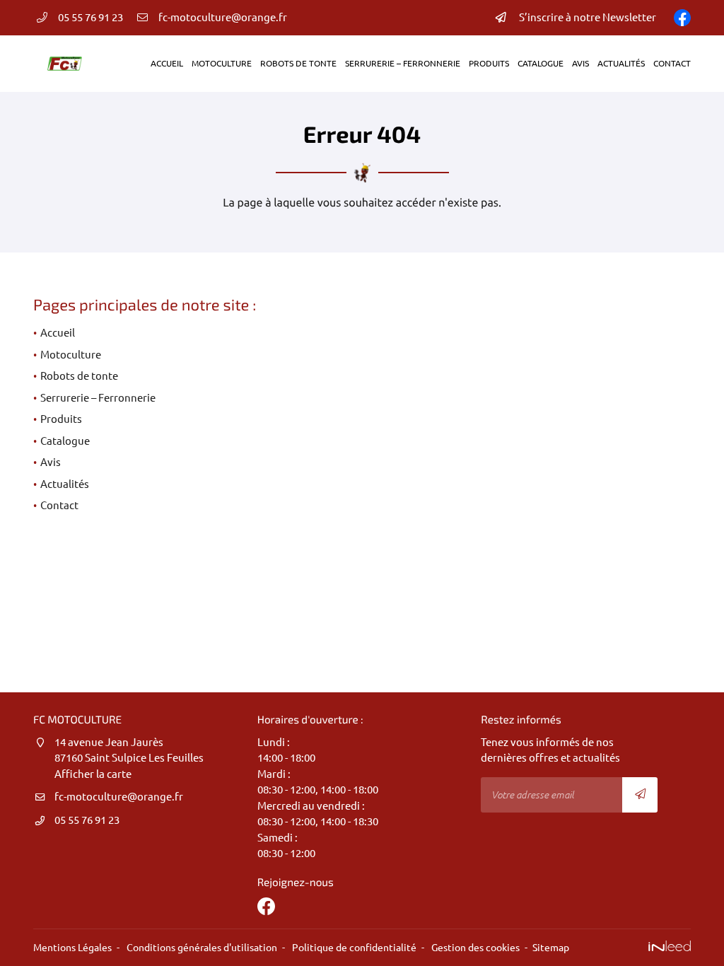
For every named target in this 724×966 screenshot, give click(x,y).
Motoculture (222, 63)
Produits (489, 63)
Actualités (621, 63)
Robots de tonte (298, 63)
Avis (580, 63)
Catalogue (541, 63)
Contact (672, 63)
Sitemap (550, 947)
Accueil (167, 63)
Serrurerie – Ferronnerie (402, 63)
